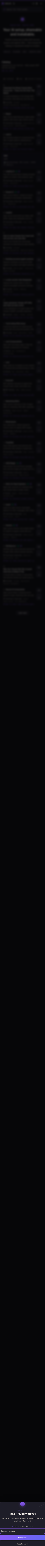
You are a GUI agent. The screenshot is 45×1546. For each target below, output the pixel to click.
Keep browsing (22, 1544)
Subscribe (22, 1538)
